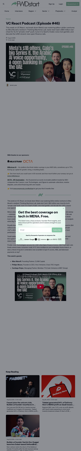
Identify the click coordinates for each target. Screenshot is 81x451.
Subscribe (57, 230)
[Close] (63, 208)
